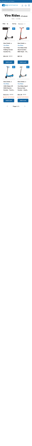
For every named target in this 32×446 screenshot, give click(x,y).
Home (13, 18)
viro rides (18, 18)
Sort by (14, 24)
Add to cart (9, 62)
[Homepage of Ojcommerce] (10, 5)
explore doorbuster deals (13, 1)
